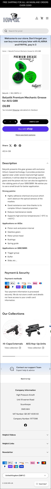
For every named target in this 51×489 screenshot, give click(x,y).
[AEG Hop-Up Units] (36, 330)
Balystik (5, 93)
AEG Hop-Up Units (36, 343)
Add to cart (34, 122)
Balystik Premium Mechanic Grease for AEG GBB (25, 51)
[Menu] (47, 18)
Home (4, 51)
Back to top (25, 379)
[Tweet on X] (10, 145)
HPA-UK (10, 483)
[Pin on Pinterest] (20, 145)
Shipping (16, 110)
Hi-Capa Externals (13, 343)
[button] (42, 18)
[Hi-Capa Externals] (12, 330)
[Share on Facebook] (15, 145)
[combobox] (25, 31)
